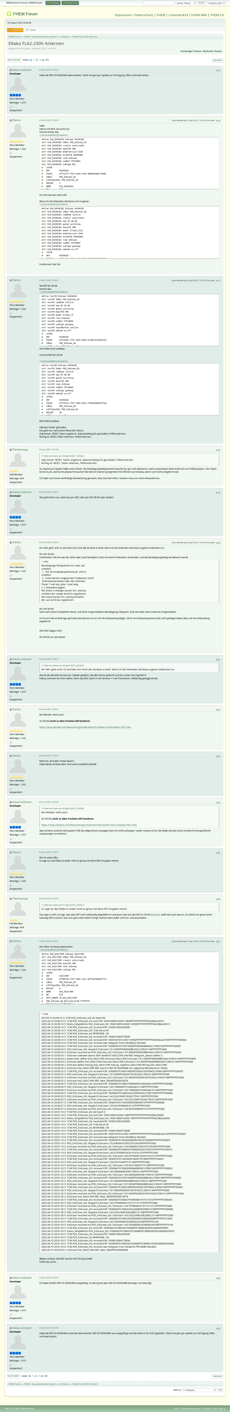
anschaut (155, 914)
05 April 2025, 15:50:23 (48, 280)
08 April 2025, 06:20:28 (48, 898)
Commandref (178, 15)
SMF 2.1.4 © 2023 (12, 1409)
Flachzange (20, 449)
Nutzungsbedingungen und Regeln (195, 1408)
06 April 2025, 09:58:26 (48, 542)
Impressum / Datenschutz (134, 15)
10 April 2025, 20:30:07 (48, 1277)
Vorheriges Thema (190, 51)
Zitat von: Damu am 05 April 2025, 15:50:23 (64, 456)
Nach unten (14, 60)
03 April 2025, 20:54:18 (48, 70)
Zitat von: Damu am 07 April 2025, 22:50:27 (64, 905)
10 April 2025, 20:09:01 (48, 941)
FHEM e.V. (217, 15)
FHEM (161, 15)
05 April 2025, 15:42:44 (48, 120)
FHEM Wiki (199, 15)
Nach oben (13, 1376)
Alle (47, 59)
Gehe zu (177, 1389)
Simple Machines (27, 1409)
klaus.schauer (22, 70)
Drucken (217, 60)
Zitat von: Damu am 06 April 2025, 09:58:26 (64, 665)
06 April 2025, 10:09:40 (48, 709)
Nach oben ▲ (219, 1408)
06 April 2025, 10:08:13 (48, 659)
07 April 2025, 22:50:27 (48, 852)
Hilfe (176, 1408)
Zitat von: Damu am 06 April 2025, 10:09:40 (64, 808)
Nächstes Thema (212, 51)
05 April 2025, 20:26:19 (48, 492)
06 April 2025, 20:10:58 (48, 802)
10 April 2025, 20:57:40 (48, 1328)
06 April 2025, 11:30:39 (48, 755)
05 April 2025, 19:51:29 (48, 449)
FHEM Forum (25, 14)
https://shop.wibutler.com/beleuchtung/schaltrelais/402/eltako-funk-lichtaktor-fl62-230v (85, 727)
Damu (17, 120)
